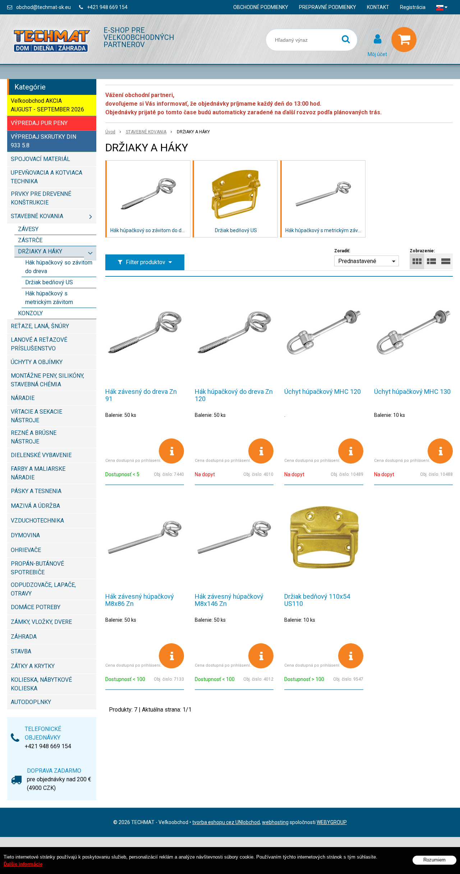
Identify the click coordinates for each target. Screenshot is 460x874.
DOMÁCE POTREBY (35, 607)
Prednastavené (357, 261)
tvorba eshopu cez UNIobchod (226, 822)
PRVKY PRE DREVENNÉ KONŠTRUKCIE (41, 198)
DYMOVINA (25, 535)
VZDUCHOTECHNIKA (37, 520)
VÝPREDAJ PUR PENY (39, 123)
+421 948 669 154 (107, 7)
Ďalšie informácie (23, 864)
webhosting (275, 822)
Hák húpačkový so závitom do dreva (58, 267)
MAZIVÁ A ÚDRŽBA (35, 505)
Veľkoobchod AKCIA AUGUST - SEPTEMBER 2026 (47, 105)
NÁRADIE (22, 398)
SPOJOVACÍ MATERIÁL (40, 159)
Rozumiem (434, 860)
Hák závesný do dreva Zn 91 (141, 395)
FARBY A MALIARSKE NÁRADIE (38, 473)
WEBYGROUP (332, 822)
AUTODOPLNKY (31, 702)
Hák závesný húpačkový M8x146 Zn (229, 600)
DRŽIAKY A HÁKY (40, 251)
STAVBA (21, 651)
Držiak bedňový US (49, 282)
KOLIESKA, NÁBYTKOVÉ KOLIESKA (41, 684)
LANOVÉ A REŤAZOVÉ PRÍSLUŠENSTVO (39, 344)
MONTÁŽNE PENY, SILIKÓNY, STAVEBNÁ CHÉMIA (47, 380)
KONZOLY (30, 313)
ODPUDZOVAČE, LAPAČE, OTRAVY (43, 589)
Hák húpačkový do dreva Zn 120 (234, 395)
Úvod (110, 131)
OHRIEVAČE (26, 550)
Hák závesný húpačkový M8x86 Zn (139, 600)
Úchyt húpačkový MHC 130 (412, 391)
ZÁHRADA (24, 636)
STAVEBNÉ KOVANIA (146, 131)
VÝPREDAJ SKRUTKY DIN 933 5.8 (43, 141)
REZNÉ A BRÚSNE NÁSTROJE (33, 437)
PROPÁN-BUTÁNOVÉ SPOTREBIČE (37, 568)
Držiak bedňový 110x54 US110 (317, 600)
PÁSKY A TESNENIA (36, 491)
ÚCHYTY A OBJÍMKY (37, 362)
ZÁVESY (28, 229)
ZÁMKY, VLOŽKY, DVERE (41, 621)
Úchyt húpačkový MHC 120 (322, 391)
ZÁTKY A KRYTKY (33, 666)
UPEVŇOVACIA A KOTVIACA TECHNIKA (46, 177)
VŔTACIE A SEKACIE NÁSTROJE (36, 416)
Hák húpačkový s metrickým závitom (49, 297)
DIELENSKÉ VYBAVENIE (41, 455)
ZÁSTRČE (30, 240)
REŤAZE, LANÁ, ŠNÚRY (40, 326)
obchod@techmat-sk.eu (43, 7)
